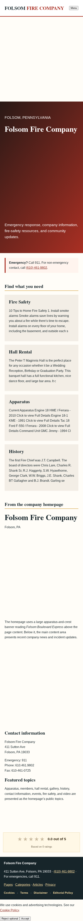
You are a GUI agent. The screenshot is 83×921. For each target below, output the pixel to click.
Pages (8, 884)
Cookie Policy (9, 910)
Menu (74, 8)
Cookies (9, 892)
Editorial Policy (63, 892)
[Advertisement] (41, 58)
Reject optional (10, 918)
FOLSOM (34, 8)
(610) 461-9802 (36, 267)
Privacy (50, 884)
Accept (25, 918)
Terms (24, 892)
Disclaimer (40, 892)
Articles (38, 884)
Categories (22, 884)
